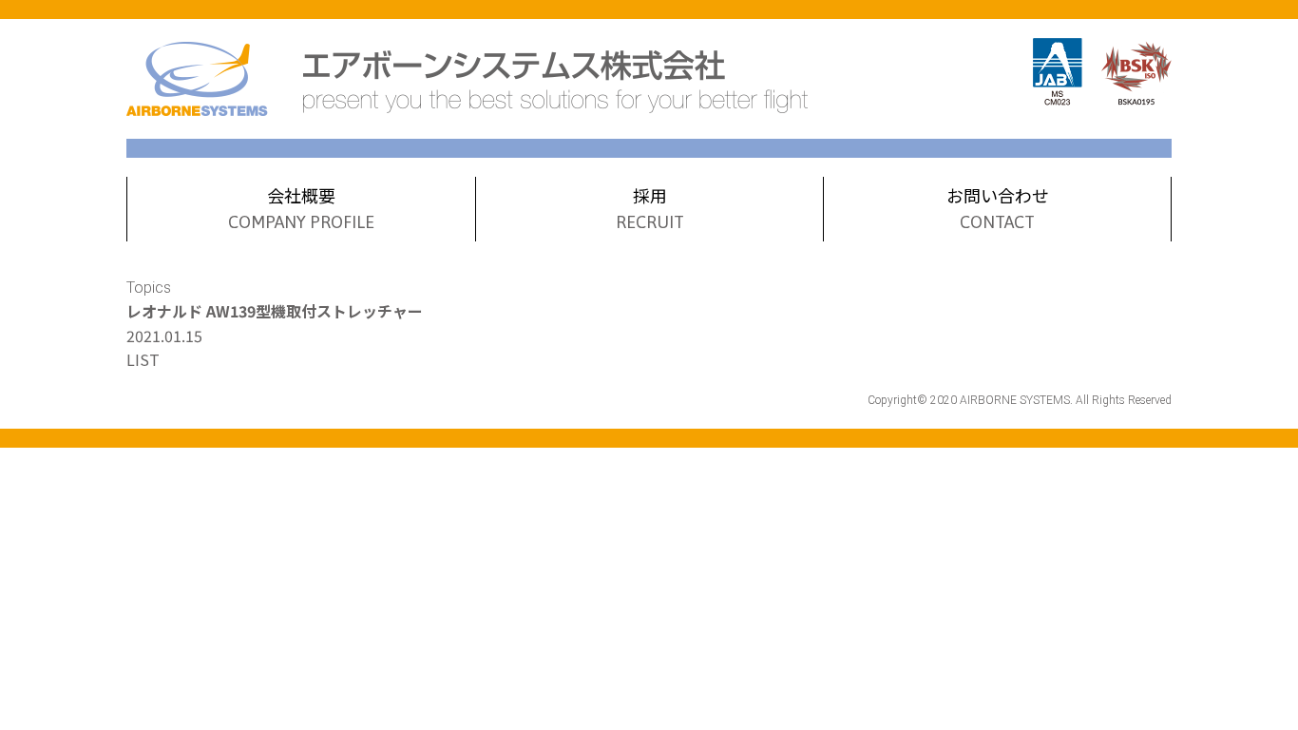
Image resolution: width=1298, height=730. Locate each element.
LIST (143, 359)
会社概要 (301, 207)
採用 (650, 207)
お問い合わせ (997, 207)
